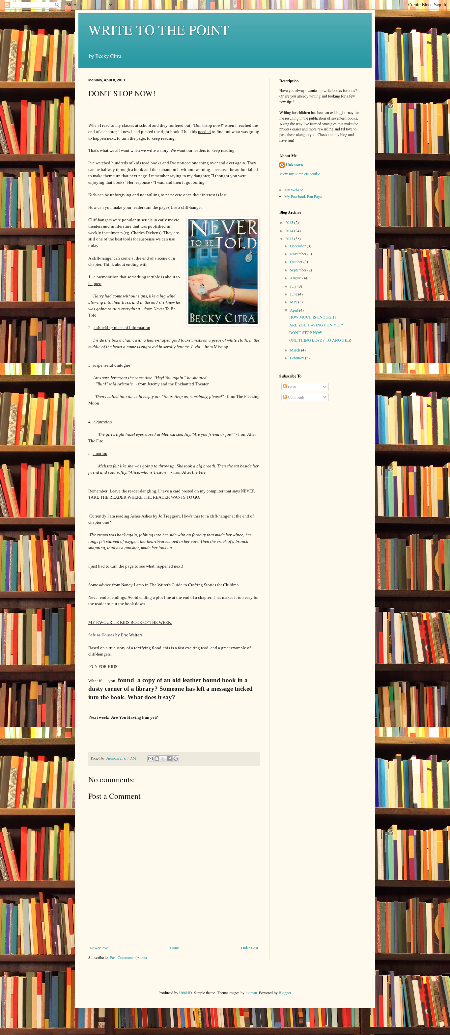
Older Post (249, 947)
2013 (289, 238)
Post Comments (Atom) (128, 957)
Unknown (294, 165)
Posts (291, 386)
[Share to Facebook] (169, 758)
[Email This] (150, 758)
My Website (293, 189)
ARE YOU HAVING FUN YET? (316, 324)
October (296, 261)
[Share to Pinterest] (175, 758)
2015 (289, 222)
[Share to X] (163, 758)
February (297, 357)
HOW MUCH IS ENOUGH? (312, 317)
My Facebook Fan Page (303, 196)
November (298, 253)
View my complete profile (299, 173)
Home (175, 947)
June (294, 293)
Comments (296, 397)
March (295, 349)
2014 (289, 230)
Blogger (285, 992)
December (298, 245)
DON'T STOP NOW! (306, 332)
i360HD (185, 992)
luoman (251, 992)
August (296, 277)
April (294, 310)
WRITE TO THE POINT (158, 29)
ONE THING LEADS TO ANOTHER (320, 340)
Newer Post (99, 947)
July (293, 286)
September (298, 269)
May (294, 301)
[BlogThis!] (157, 758)
